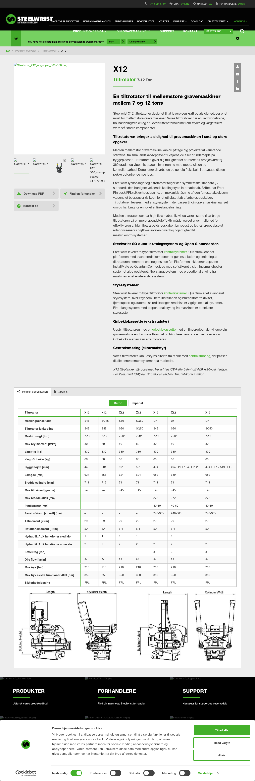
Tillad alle (221, 730)
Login (241, 3)
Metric (118, 403)
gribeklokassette (164, 329)
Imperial (137, 403)
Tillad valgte (221, 743)
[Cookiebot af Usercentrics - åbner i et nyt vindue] (25, 773)
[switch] (115, 773)
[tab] (32, 392)
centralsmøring (199, 356)
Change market (137, 41)
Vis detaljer (206, 773)
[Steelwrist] (31, 19)
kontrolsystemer (175, 252)
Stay (111, 41)
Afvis (221, 755)
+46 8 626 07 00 (158, 3)
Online (185, 3)
